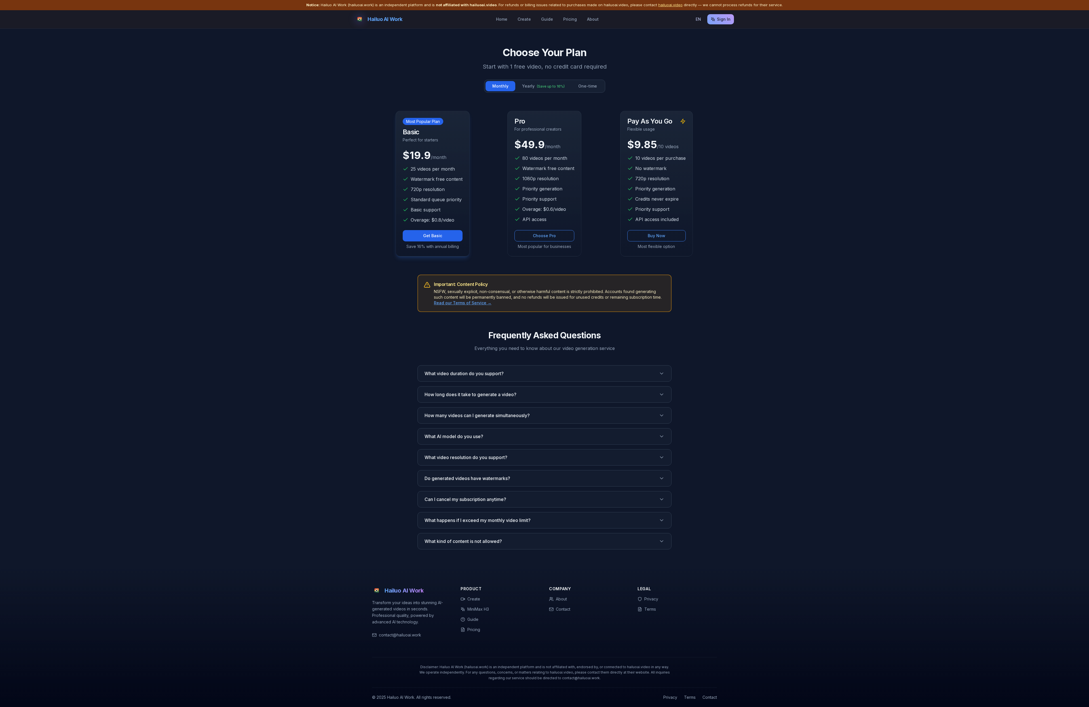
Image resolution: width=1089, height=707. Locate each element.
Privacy (670, 697)
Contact (709, 697)
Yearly (543, 86)
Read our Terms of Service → (462, 302)
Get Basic (432, 235)
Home (501, 19)
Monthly (500, 86)
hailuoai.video (670, 5)
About (593, 19)
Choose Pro (544, 235)
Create (524, 19)
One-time (587, 86)
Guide (547, 19)
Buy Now (656, 235)
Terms (690, 697)
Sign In (724, 19)
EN (698, 19)
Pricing (570, 19)
